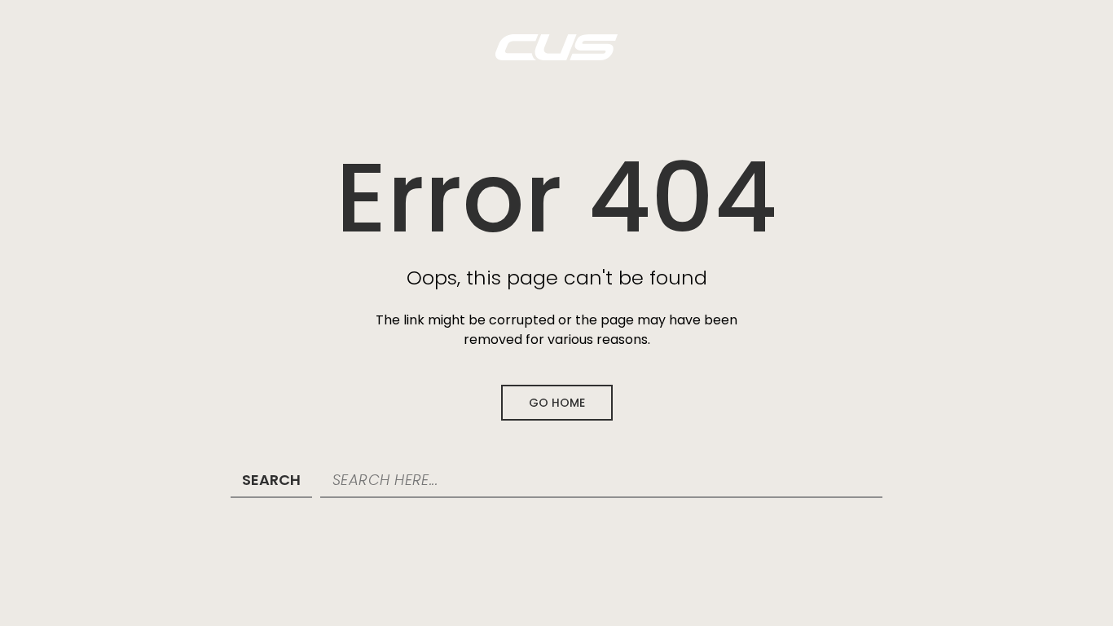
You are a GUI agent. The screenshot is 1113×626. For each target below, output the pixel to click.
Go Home (557, 403)
